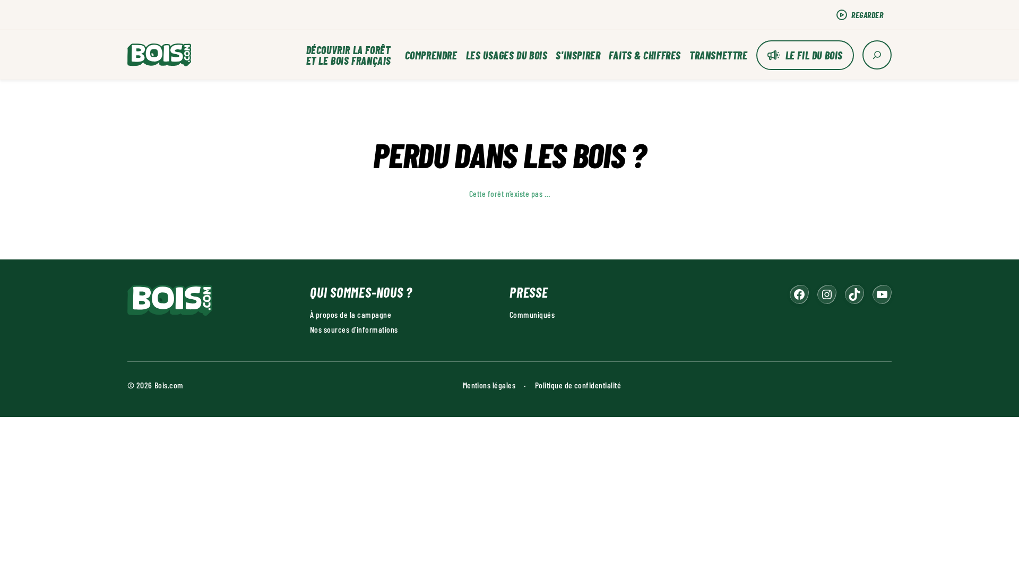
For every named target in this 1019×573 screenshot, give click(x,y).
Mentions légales (489, 385)
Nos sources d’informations (354, 329)
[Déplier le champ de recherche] (877, 55)
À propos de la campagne (350, 314)
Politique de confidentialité (578, 385)
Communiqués (532, 314)
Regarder (867, 15)
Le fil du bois (814, 55)
